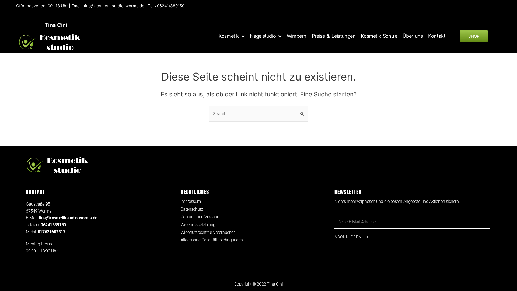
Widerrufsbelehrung (198, 224)
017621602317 (51, 231)
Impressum (191, 201)
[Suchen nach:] (258, 113)
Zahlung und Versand (200, 216)
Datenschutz (192, 209)
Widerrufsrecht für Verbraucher (208, 232)
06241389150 (53, 224)
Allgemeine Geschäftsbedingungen (212, 239)
